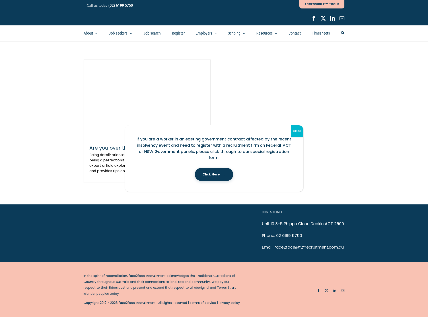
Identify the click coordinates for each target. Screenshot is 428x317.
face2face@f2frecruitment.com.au (309, 247)
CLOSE (297, 131)
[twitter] (323, 18)
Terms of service (203, 303)
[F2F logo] (110, 15)
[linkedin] (332, 18)
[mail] (342, 18)
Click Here (211, 174)
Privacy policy (229, 303)
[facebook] (313, 18)
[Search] (342, 33)
